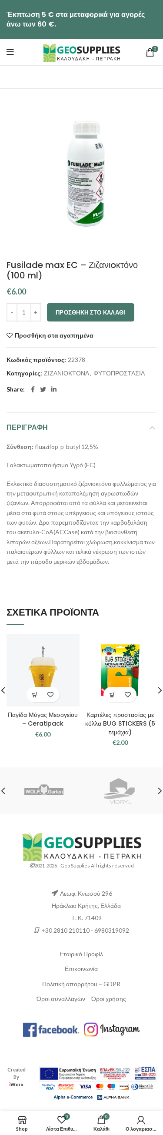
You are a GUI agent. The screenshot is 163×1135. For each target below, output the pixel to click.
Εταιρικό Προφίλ (81, 954)
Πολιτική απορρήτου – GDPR (81, 984)
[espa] (97, 1073)
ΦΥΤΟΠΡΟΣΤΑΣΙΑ (119, 373)
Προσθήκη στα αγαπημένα (54, 335)
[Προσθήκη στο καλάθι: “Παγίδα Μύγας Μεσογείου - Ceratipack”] (35, 694)
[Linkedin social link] (54, 389)
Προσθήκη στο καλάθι (91, 312)
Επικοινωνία (81, 968)
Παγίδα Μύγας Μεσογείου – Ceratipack (43, 719)
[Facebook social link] (32, 389)
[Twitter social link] (43, 389)
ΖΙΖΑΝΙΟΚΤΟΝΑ (66, 373)
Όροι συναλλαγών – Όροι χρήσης (81, 998)
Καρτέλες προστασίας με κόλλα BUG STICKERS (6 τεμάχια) (120, 723)
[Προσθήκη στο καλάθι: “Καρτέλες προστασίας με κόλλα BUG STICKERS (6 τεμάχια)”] (112, 694)
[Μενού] (10, 52)
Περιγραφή (27, 427)
